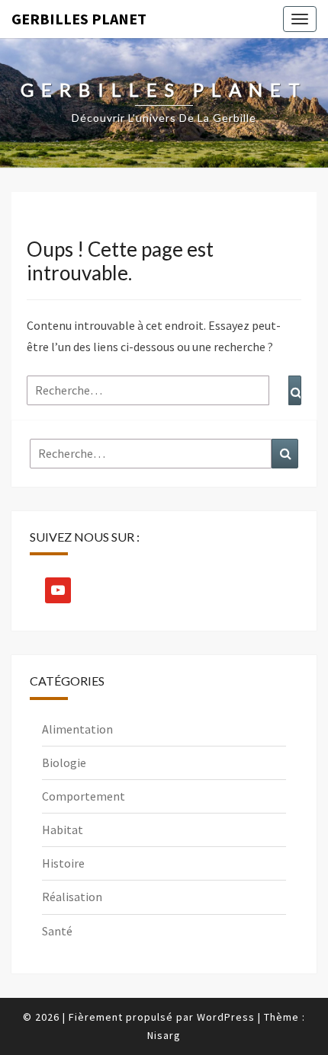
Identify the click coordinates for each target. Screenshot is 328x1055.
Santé (57, 930)
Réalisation (72, 896)
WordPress (226, 1017)
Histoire (63, 863)
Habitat (62, 829)
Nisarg (164, 1035)
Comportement (83, 796)
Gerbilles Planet (78, 18)
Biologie (64, 762)
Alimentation (77, 729)
